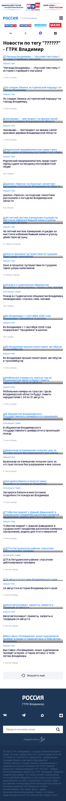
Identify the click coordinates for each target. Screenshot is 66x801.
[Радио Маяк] (55, 27)
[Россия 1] (11, 26)
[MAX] (40, 32)
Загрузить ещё (36, 675)
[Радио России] (41, 26)
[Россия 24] (25, 25)
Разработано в (31, 739)
